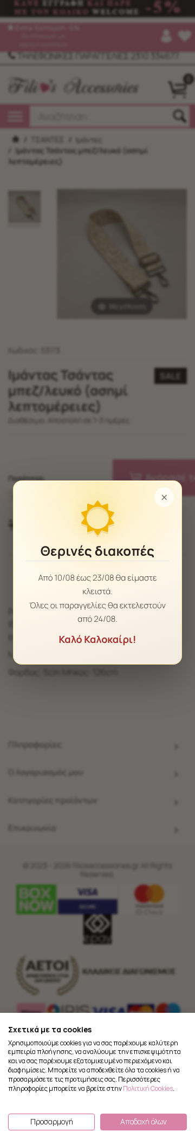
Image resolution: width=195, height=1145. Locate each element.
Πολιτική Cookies (148, 1088)
